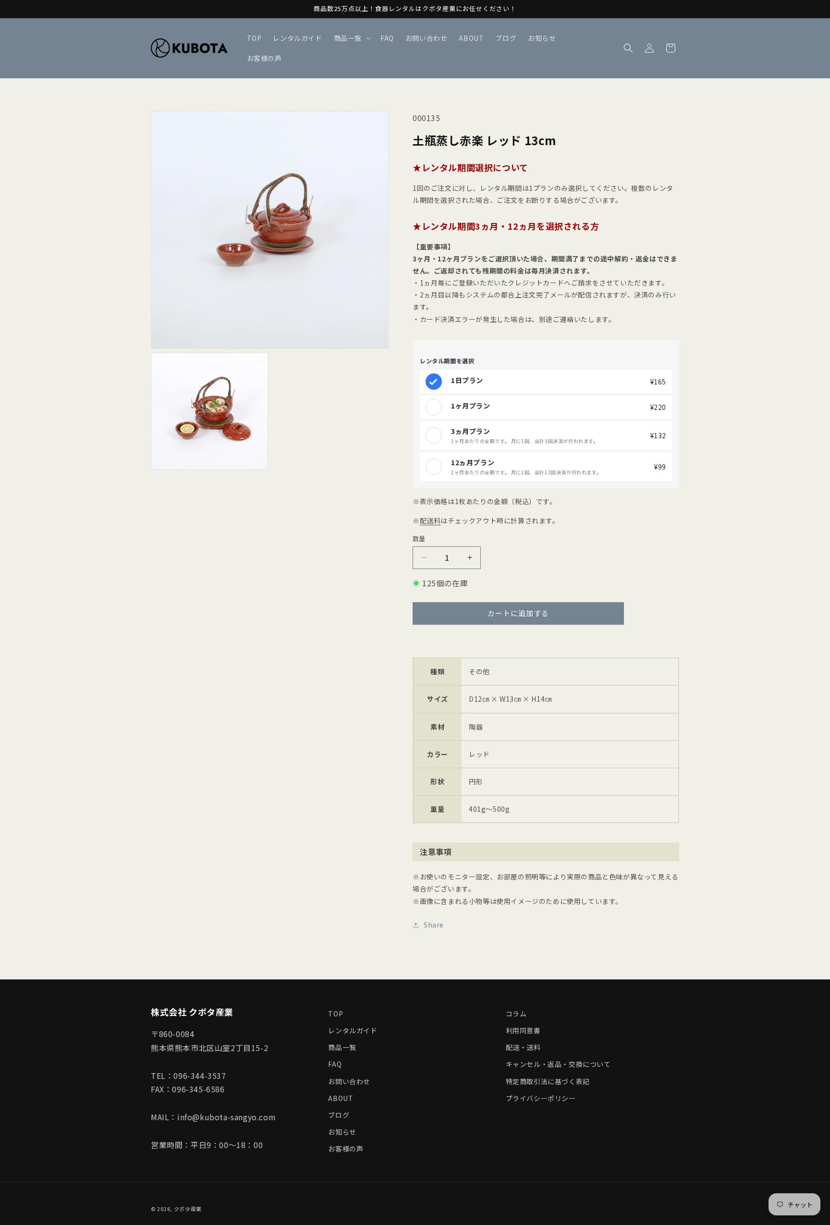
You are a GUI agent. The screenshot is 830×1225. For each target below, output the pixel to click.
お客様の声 (345, 1148)
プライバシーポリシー (541, 1098)
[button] (351, 38)
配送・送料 (523, 1047)
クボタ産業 (188, 1209)
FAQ (335, 1064)
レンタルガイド (352, 1030)
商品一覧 (342, 1047)
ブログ (338, 1115)
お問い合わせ (349, 1081)
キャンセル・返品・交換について (558, 1064)
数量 (419, 538)
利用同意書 (523, 1030)
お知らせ (342, 1132)
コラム (516, 1013)
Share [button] (434, 924)
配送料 (430, 520)
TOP (335, 1013)
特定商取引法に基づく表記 (548, 1081)
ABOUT (340, 1098)
